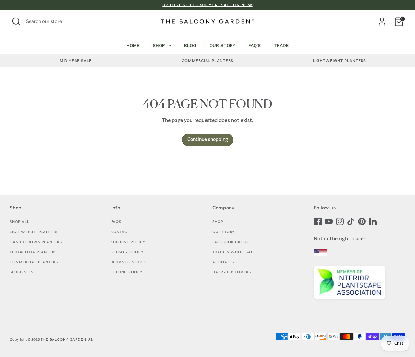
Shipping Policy (128, 242)
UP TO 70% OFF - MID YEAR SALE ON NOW (207, 5)
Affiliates (223, 262)
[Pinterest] (362, 220)
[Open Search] (16, 21)
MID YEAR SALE (76, 60)
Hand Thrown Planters (36, 242)
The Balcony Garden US (66, 339)
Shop (217, 222)
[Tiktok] (351, 220)
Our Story (223, 232)
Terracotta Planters (33, 252)
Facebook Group (230, 242)
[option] (76, 60)
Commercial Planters (34, 262)
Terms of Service (130, 262)
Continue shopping (207, 139)
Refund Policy (127, 272)
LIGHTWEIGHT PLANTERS (339, 60)
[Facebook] (318, 220)
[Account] (381, 21)
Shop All (19, 222)
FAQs (116, 222)
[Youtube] (329, 220)
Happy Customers (231, 272)
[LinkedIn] (373, 220)
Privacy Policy (127, 252)
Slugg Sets (21, 272)
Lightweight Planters (34, 232)
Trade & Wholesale (234, 252)
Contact (120, 232)
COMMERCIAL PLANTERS (207, 60)
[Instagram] (340, 220)
